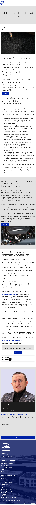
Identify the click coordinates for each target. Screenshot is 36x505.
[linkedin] (3, 471)
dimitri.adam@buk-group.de (9, 410)
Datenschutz (8, 500)
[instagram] (1, 471)
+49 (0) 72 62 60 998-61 (8, 408)
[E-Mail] (24, 29)
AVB (19, 500)
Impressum (3, 500)
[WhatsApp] (13, 29)
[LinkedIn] (2, 29)
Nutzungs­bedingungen (14, 500)
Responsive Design (27, 503)
